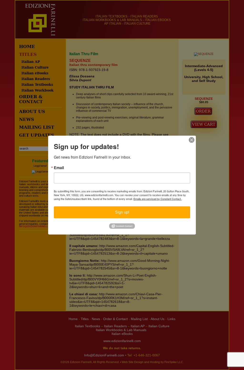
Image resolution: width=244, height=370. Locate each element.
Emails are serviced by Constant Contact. (157, 198)
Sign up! (122, 212)
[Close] (191, 140)
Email (59, 167)
